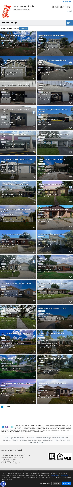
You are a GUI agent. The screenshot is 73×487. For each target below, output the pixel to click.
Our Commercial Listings (43, 438)
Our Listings (30, 438)
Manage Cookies (45, 483)
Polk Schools (7, 440)
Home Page (9, 438)
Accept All (66, 483)
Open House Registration (36, 442)
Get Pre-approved (19, 438)
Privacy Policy (54, 475)
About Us (15, 440)
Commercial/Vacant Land (60, 438)
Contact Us (23, 440)
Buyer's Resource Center (62, 440)
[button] (3, 484)
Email (69, 11)
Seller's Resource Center (45, 440)
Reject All (56, 483)
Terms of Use (64, 475)
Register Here (32, 440)
